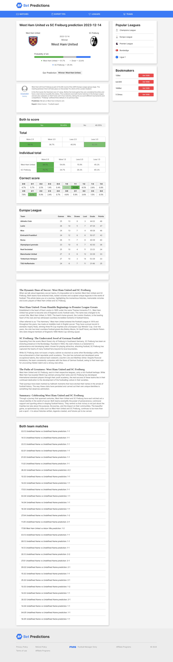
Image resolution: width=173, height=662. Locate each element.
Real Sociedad (26, 249)
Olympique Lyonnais (29, 245)
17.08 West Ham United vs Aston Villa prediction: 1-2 (42, 528)
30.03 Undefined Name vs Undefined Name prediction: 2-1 (45, 599)
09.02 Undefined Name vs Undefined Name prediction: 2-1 (45, 567)
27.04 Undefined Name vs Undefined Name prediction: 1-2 (45, 515)
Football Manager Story (87, 647)
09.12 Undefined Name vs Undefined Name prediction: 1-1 (45, 541)
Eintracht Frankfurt (28, 235)
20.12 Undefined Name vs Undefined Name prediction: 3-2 (45, 554)
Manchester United (28, 254)
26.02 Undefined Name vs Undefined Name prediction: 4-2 (45, 470)
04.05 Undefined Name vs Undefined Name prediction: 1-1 (45, 612)
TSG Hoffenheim (27, 263)
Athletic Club (26, 221)
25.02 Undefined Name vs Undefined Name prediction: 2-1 (45, 580)
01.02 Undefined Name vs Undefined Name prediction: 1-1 (45, 457)
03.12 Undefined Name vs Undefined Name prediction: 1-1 (45, 431)
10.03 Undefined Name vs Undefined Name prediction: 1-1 (45, 476)
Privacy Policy (22, 647)
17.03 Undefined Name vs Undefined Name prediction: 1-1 (45, 489)
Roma (22, 240)
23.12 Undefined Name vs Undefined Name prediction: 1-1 (45, 444)
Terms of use (21, 651)
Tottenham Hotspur (28, 259)
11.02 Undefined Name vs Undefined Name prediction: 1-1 (45, 463)
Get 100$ (146, 75)
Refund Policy (41, 647)
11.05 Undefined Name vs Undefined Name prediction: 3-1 (45, 522)
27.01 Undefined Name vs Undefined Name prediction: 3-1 (45, 561)
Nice (22, 230)
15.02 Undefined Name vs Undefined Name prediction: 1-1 (45, 574)
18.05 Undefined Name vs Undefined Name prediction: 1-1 (45, 619)
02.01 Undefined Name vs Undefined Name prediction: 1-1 (45, 451)
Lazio (22, 226)
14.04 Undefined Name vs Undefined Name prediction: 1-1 (45, 502)
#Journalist (25, 94)
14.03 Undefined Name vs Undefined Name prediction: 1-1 (45, 483)
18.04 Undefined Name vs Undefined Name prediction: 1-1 (45, 509)
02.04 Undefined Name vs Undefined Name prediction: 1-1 (45, 496)
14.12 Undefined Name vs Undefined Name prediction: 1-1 (45, 438)
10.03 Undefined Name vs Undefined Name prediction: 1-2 (45, 586)
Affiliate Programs (42, 651)
